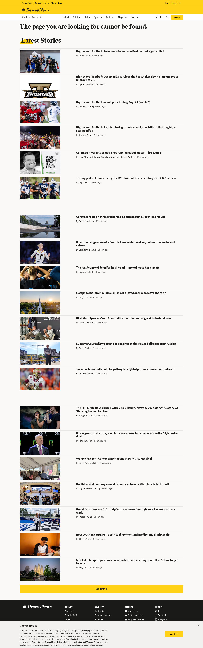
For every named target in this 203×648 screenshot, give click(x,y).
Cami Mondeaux (86, 221)
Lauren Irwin (85, 516)
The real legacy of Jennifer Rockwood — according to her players (117, 268)
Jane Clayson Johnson (89, 157)
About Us (69, 611)
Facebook (162, 615)
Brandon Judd (85, 440)
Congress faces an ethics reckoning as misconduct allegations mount (120, 217)
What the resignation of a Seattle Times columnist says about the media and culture (125, 243)
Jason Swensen (86, 322)
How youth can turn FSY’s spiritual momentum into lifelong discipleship (123, 535)
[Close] (198, 625)
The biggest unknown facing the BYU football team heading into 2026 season (126, 178)
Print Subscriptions (172, 3)
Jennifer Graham (87, 249)
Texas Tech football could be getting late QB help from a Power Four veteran (125, 369)
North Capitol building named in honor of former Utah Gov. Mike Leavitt (122, 484)
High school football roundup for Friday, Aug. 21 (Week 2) (113, 102)
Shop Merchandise (136, 619)
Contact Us (99, 611)
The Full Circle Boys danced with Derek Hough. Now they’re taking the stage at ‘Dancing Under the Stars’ (127, 409)
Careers (68, 619)
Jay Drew (83, 182)
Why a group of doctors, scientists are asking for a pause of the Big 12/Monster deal (127, 435)
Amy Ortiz (83, 297)
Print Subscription (136, 615)
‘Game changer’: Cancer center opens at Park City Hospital (114, 459)
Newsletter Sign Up (30, 17)
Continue (174, 634)
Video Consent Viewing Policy (86, 642)
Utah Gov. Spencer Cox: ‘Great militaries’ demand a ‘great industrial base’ (124, 318)
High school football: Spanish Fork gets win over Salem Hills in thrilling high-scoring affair (126, 129)
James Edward (86, 106)
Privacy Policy (63, 642)
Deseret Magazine (42, 3)
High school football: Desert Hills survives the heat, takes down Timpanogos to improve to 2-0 (127, 78)
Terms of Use (50, 642)
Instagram (162, 619)
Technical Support (103, 615)
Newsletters (133, 611)
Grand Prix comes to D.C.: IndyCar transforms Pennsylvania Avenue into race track (125, 511)
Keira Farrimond (108, 157)
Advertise (99, 619)
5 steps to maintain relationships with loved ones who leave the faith (121, 293)
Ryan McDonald (86, 373)
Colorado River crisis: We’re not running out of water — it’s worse (118, 153)
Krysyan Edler (85, 271)
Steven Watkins (128, 157)
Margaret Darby (86, 415)
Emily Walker (85, 348)
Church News (56, 3)
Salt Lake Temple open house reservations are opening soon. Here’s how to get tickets (127, 561)
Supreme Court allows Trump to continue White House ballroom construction (126, 344)
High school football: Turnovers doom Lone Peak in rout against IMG (120, 51)
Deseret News (27, 3)
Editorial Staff (71, 615)
